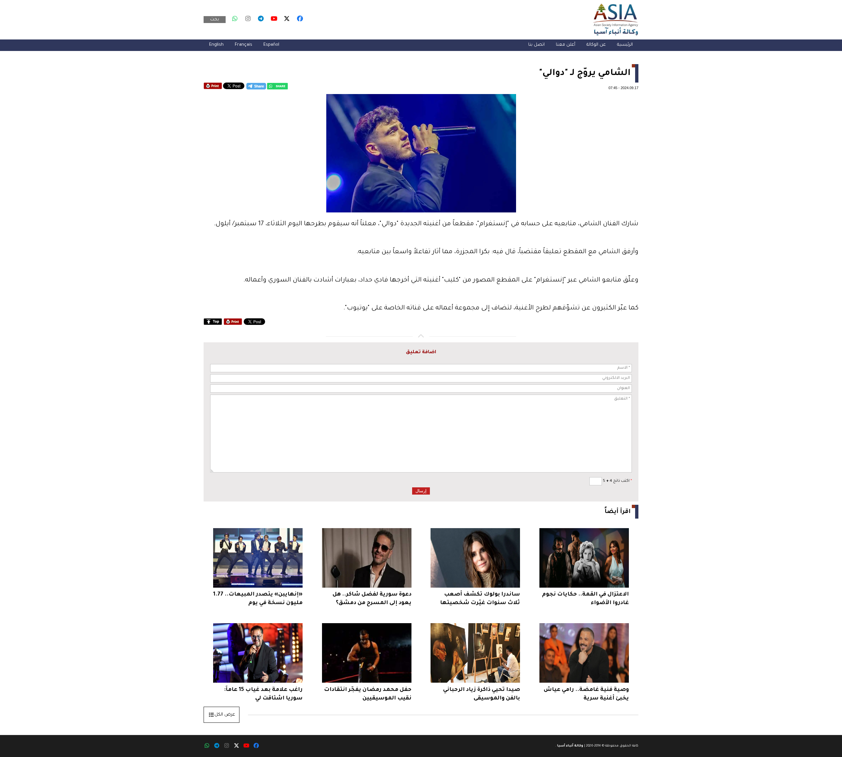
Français (243, 44)
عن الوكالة (596, 44)
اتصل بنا (536, 44)
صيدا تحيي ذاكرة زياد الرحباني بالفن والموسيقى (481, 694)
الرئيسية (625, 44)
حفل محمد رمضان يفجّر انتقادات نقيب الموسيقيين (367, 694)
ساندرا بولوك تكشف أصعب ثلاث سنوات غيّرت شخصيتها (480, 599)
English (216, 44)
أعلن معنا (565, 44)
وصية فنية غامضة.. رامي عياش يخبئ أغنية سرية (586, 694)
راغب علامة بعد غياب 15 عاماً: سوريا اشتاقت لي (263, 694)
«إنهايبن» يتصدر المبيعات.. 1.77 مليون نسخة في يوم (258, 599)
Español (271, 44)
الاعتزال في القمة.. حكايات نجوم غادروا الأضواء (585, 599)
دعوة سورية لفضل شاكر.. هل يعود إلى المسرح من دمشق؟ (372, 599)
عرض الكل (224, 714)
